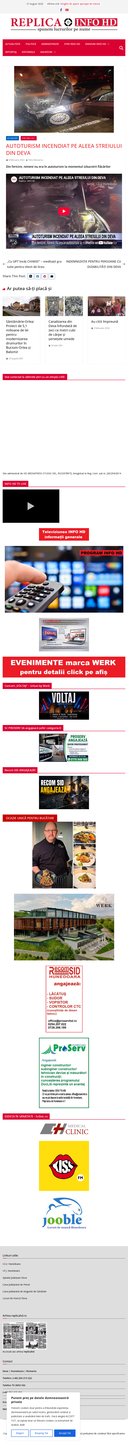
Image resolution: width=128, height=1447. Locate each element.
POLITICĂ (31, 44)
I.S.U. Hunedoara (11, 1263)
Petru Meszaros (35, 160)
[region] (43, 1416)
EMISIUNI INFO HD (95, 44)
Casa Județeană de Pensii (16, 1284)
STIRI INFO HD (72, 44)
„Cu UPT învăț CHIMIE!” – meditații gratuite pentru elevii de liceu (34, 264)
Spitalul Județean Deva (15, 1277)
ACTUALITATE (12, 44)
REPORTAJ (10, 52)
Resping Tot (41, 1433)
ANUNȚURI (46, 52)
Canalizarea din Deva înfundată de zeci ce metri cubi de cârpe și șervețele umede (62, 330)
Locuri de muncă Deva (15, 1298)
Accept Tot (65, 1433)
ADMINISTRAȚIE (50, 44)
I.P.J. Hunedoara (11, 1270)
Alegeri (20, 1433)
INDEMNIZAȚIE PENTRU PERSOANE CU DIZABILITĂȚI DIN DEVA (93, 264)
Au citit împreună (104, 321)
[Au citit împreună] (106, 299)
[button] (108, 44)
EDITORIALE (28, 52)
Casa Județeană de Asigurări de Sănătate (24, 1291)
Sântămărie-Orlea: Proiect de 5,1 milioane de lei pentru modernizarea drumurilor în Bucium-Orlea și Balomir (20, 336)
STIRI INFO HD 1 (28, 138)
